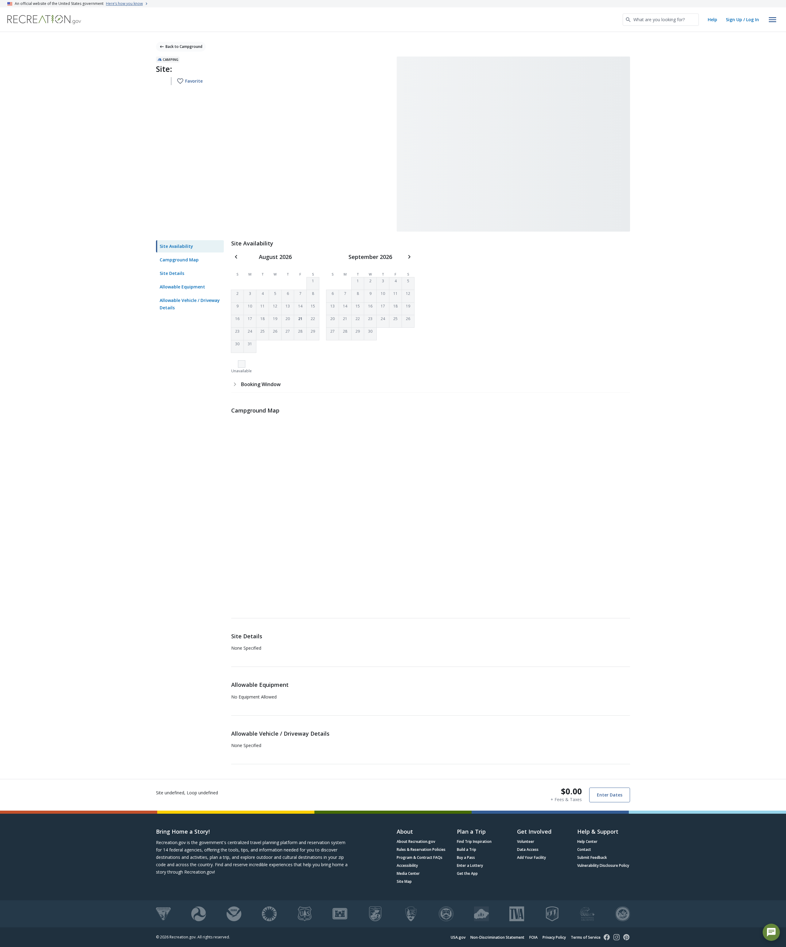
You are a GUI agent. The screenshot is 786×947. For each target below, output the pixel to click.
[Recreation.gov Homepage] (44, 19)
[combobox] (661, 20)
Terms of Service (586, 937)
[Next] (409, 257)
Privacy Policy (554, 937)
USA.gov (458, 937)
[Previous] (236, 257)
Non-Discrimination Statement (497, 937)
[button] (313, 283)
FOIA (533, 937)
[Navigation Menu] (772, 20)
